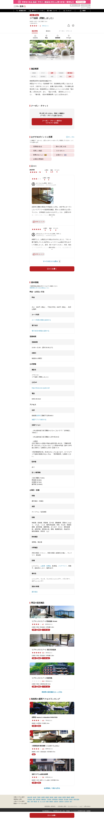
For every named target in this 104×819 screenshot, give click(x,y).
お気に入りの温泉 (75, 5)
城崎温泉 (43, 799)
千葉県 (38, 797)
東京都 (51, 797)
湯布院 (71, 799)
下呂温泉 (49, 799)
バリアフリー (62, 566)
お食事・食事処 (46, 566)
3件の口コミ (45, 25)
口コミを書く (52, 269)
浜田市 (38, 415)
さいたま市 (43, 801)
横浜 (28, 801)
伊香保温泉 (55, 799)
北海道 (60, 797)
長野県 (64, 797)
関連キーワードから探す (20, 803)
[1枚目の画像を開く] (52, 50)
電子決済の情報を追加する (40, 331)
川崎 (32, 801)
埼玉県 (34, 797)
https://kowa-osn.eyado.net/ (41, 388)
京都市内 (61, 801)
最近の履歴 (85, 5)
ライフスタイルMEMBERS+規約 (78, 810)
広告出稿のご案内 (62, 806)
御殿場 (51, 801)
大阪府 (55, 797)
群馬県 (47, 797)
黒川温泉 (66, 799)
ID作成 (88, 7)
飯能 (47, 801)
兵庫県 (43, 797)
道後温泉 (60, 799)
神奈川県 (29, 797)
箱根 (34, 799)
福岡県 (72, 797)
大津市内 (66, 801)
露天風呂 (35, 592)
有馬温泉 (38, 799)
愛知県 (68, 797)
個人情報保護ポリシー (47, 810)
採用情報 (88, 810)
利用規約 (68, 810)
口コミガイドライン (73, 806)
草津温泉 (29, 799)
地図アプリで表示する (39, 419)
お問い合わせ (87, 806)
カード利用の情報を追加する (41, 320)
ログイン (83, 7)
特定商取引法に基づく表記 (59, 810)
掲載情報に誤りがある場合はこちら (39, 288)
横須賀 (35, 801)
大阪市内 (56, 801)
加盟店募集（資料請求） (50, 806)
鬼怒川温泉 (76, 799)
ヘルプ (80, 806)
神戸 (71, 801)
